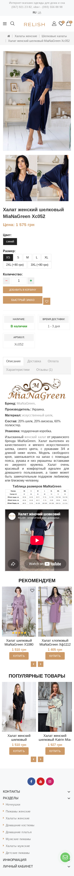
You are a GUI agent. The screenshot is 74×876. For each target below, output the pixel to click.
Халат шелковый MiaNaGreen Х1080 (19, 642)
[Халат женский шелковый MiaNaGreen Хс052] (37, 101)
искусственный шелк (37, 415)
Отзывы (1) (44, 369)
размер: (9, 251)
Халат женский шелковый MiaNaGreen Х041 (19, 739)
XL (46, 257)
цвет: (7, 235)
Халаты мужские (18, 846)
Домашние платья (19, 832)
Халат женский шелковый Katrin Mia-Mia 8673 (55, 739)
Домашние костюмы (20, 825)
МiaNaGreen (26, 403)
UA (39, 12)
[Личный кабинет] (54, 24)
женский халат (35, 437)
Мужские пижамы (18, 839)
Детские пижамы (18, 852)
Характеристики (18, 369)
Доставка (34, 361)
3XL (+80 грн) (39, 264)
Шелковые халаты (54, 36)
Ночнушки (13, 804)
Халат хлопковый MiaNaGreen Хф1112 (55, 642)
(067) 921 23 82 (21, 6)
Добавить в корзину (22, 289)
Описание (13, 361)
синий (10, 241)
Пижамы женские (18, 811)
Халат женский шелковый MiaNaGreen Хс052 (39, 40)
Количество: (13, 274)
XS (8, 257)
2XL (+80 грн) (15, 264)
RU (34, 12)
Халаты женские (26, 36)
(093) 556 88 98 (52, 6)
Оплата (53, 361)
